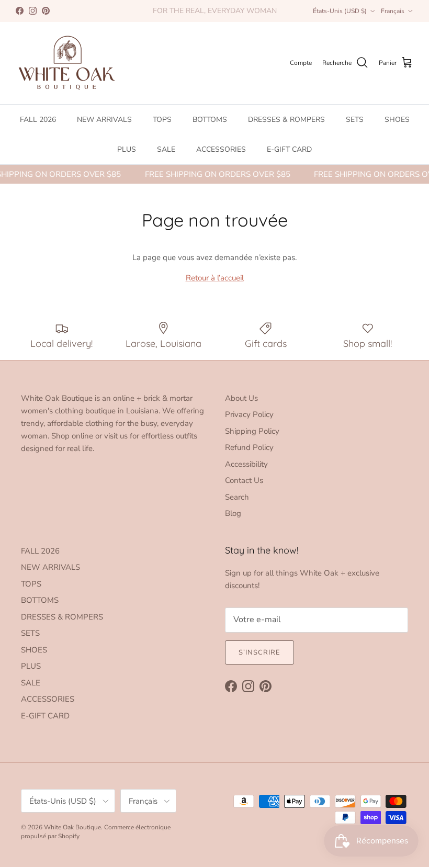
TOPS (162, 120)
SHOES (397, 120)
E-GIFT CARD (289, 149)
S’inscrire (259, 652)
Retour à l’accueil (215, 278)
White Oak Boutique (72, 827)
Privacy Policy (249, 414)
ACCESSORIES (221, 149)
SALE (166, 149)
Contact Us (244, 480)
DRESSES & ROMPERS (286, 120)
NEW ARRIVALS (104, 120)
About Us (241, 398)
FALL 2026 (38, 120)
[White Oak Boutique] (67, 63)
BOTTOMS (210, 120)
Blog (233, 513)
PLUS (126, 149)
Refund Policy (249, 447)
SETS (355, 120)
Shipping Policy (252, 431)
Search (237, 497)
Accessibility (246, 464)
